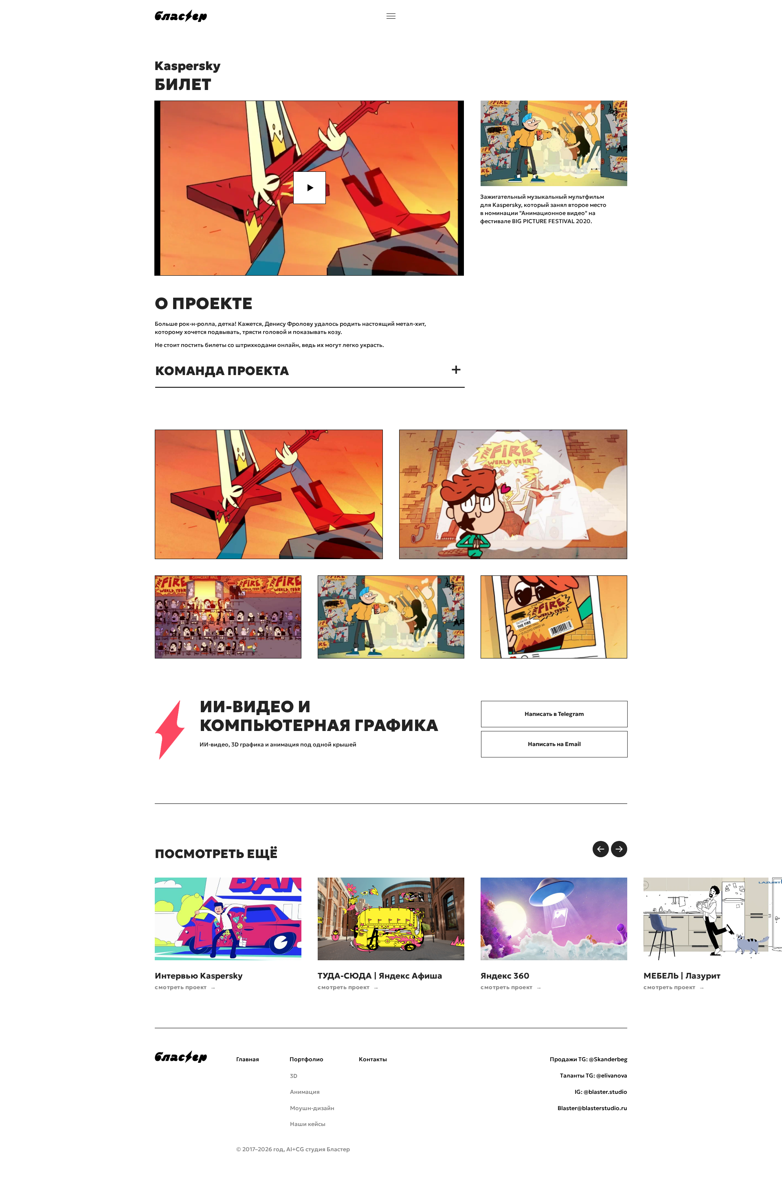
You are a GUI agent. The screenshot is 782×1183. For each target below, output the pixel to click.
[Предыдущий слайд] (601, 849)
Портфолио (306, 1059)
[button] (309, 187)
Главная (247, 1059)
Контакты (373, 1059)
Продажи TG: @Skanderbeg (588, 1059)
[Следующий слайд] (619, 849)
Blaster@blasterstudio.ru (592, 1108)
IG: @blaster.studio (601, 1091)
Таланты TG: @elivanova (593, 1075)
